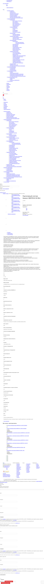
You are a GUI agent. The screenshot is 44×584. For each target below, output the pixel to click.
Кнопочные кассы (13, 12)
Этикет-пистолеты (16, 50)
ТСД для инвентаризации (17, 53)
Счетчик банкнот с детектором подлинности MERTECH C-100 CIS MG (18, 435)
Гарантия (5, 105)
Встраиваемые (15, 31)
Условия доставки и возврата (28, 471)
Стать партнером (5, 3)
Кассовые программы (13, 15)
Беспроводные (11, 128)
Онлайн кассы (12, 11)
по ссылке (14, 520)
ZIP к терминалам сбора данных (18, 62)
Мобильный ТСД (15, 54)
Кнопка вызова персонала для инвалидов (13, 174)
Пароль (1, 187)
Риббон (11, 79)
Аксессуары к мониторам (20, 42)
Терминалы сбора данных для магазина (19, 55)
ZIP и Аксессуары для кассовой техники (13, 118)
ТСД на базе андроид (16, 52)
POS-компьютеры (15, 44)
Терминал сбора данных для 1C (18, 56)
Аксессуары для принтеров (17, 39)
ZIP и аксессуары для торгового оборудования (14, 166)
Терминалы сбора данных (14, 51)
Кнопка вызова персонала (11, 173)
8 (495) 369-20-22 (9, 0)
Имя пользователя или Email (5, 186)
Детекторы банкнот (10, 170)
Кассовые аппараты (10, 10)
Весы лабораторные (12, 125)
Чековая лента (12, 78)
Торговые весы (9, 120)
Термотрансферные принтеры (18, 37)
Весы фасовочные (12, 123)
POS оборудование (13, 40)
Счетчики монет (9, 169)
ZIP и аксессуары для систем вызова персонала (14, 176)
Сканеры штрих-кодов (10, 127)
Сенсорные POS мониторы (20, 43)
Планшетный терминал (16, 60)
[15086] (7, 441)
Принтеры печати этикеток (14, 36)
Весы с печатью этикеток (13, 124)
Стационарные (11, 130)
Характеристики (9, 233)
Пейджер (8, 172)
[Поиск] (3, 95)
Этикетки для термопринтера (14, 80)
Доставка (5, 104)
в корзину (8, 430)
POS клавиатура (15, 46)
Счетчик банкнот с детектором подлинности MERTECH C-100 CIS (17, 443)
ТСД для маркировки (16, 58)
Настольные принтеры (16, 35)
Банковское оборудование (8, 167)
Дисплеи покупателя (16, 48)
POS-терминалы (15, 45)
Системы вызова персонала (8, 171)
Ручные (10, 129)
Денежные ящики (13, 63)
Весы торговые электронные (14, 121)
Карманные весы (12, 126)
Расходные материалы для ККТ (12, 77)
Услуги (5, 103)
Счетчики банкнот (9, 168)
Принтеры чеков (12, 33)
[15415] (7, 426)
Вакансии (5, 107)
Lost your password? (5, 188)
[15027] (7, 448)
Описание (8, 232)
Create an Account (3, 192)
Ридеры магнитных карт (16, 49)
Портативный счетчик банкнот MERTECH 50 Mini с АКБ (15, 450)
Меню (5, 99)
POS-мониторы (15, 41)
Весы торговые (11, 122)
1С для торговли (10, 81)
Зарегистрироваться (10, 7)
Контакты (5, 108)
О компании (6, 106)
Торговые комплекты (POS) (17, 47)
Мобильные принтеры (16, 34)
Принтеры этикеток (16, 38)
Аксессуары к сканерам (16, 32)
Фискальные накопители (14, 14)
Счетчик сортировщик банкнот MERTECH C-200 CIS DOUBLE (16, 428)
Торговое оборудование (7, 119)
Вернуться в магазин (9, 581)
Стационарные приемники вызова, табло (13, 175)
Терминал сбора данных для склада (18, 59)
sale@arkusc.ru (9, 1)
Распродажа (6, 102)
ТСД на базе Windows (16, 57)
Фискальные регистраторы (14, 13)
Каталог (5, 100)
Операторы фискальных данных (15, 16)
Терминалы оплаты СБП (10, 165)
